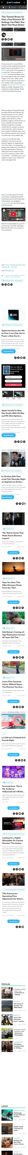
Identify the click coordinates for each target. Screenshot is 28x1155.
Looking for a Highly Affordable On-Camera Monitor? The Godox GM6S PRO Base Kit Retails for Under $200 (12, 843)
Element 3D (12, 85)
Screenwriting (18, 1090)
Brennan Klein (7, 646)
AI (5, 7)
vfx (10, 276)
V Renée (11, 34)
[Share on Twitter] (5, 39)
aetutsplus (19, 276)
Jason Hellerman (8, 964)
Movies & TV (10, 529)
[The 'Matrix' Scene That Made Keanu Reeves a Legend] (13, 518)
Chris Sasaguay (8, 596)
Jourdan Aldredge (8, 348)
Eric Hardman (7, 546)
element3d (14, 276)
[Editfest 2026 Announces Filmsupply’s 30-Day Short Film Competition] (7, 1081)
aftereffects (16, 275)
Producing (9, 782)
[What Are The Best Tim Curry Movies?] (13, 937)
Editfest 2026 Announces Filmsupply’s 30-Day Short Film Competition (19, 1084)
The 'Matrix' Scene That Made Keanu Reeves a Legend (13, 535)
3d (25, 275)
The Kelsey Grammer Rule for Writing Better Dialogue (19, 1095)
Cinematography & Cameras (15, 834)
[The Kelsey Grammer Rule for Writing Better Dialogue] (7, 1094)
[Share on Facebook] (2, 39)
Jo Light (6, 802)
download (4, 203)
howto (5, 275)
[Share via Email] (8, 39)
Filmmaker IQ (8, 270)
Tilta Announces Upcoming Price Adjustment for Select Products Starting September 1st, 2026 (12, 898)
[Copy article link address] (11, 39)
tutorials (4, 74)
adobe (8, 275)
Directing (13, 7)
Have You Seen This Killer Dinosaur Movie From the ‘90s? (12, 585)
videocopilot (21, 275)
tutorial (11, 275)
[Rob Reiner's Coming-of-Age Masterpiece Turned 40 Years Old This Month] (13, 618)
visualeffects (6, 276)
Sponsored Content (7, 494)
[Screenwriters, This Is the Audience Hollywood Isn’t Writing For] (13, 772)
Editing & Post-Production (13, 12)
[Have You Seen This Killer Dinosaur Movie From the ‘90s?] (13, 568)
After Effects (20, 85)
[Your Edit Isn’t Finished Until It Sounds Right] (13, 721)
